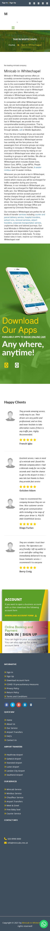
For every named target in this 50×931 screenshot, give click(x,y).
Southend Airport (15, 774)
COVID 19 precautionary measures (23, 684)
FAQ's (9, 736)
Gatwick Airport (14, 758)
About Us (11, 724)
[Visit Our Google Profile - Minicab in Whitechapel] (38, 3)
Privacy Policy (13, 688)
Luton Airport (13, 766)
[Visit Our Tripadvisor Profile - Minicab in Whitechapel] (43, 3)
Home (9, 720)
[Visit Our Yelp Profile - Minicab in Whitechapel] (47, 3)
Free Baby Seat (13, 809)
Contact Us (12, 740)
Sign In (10, 672)
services (22, 214)
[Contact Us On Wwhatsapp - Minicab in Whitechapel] (6, 704)
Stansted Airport (14, 762)
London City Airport (16, 770)
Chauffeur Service (15, 797)
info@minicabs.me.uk (18, 842)
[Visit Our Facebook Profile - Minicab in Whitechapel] (34, 3)
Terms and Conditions (17, 696)
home (12, 44)
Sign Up (10, 676)
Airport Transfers (15, 732)
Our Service (12, 728)
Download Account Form (19, 615)
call (20, 129)
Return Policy (13, 692)
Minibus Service (14, 793)
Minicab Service (14, 789)
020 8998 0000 (14, 838)
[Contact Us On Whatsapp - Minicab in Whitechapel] (30, 3)
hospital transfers (32, 217)
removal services (22, 220)
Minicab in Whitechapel (33, 922)
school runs (9, 220)
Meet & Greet (13, 805)
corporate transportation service (27, 222)
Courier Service (14, 813)
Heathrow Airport (15, 754)
